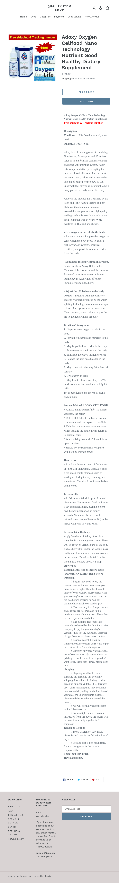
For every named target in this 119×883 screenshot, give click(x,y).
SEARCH (12, 826)
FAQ (10, 810)
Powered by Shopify (42, 876)
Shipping (66, 78)
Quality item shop (59, 7)
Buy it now (86, 101)
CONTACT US (15, 815)
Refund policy (16, 838)
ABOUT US (14, 806)
